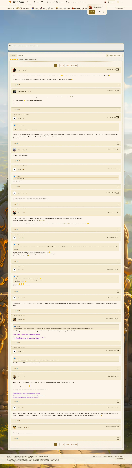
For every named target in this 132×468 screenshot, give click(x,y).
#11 (107, 318)
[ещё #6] (118, 204)
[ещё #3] (118, 143)
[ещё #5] (118, 187)
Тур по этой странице (92, 12)
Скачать (20, 5)
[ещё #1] (118, 85)
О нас (94, 456)
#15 (107, 426)
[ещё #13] (118, 401)
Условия (99, 456)
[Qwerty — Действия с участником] (117, 427)
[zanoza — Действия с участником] (117, 297)
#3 (107, 117)
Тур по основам (99, 12)
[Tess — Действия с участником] (117, 407)
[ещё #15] (118, 438)
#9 (107, 269)
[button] (120, 1)
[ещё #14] (118, 421)
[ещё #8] (118, 261)
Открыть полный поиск (115, 55)
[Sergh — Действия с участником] (117, 319)
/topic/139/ (42, 220)
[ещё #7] (118, 229)
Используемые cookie (120, 456)
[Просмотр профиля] (15, 70)
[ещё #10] (118, 311)
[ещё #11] (118, 343)
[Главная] (16, 2)
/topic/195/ (67, 224)
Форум (15, 5)
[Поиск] (101, 1)
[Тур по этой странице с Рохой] (105, 1)
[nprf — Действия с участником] (117, 237)
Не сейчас (103, 12)
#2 (107, 90)
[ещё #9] (118, 291)
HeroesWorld (10, 5)
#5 (106, 168)
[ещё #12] (118, 368)
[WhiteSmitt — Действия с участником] (117, 149)
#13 (106, 376)
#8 (107, 237)
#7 (107, 212)
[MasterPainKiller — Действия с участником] (117, 91)
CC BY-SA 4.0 (30, 457)
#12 (106, 350)
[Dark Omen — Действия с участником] (117, 192)
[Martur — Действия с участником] (117, 212)
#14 (107, 407)
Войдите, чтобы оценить (31, 59)
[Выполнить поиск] (107, 55)
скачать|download (68, 97)
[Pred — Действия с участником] (117, 117)
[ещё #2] (118, 110)
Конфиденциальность (108, 456)
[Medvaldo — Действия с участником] (117, 69)
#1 (107, 69)
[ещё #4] (118, 161)
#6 (107, 192)
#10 (106, 297)
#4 (106, 149)
